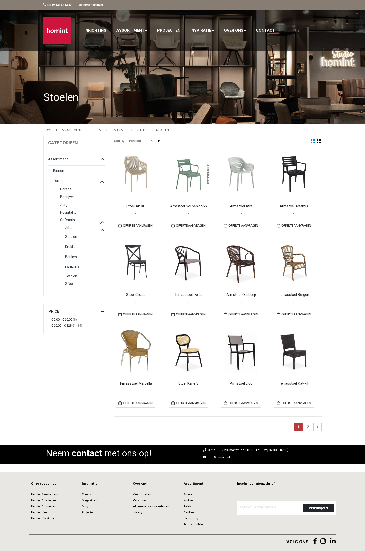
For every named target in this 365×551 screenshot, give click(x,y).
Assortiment (72, 129)
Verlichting (191, 518)
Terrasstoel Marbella (135, 383)
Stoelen (189, 494)
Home (48, 130)
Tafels (188, 506)
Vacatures (139, 500)
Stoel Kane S (188, 383)
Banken (189, 512)
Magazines (89, 500)
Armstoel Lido (241, 383)
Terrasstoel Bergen (294, 294)
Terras (96, 129)
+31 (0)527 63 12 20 (58, 4)
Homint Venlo (40, 512)
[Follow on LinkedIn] (333, 541)
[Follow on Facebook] (315, 541)
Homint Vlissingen (43, 518)
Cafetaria (119, 129)
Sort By (119, 141)
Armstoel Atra (241, 206)
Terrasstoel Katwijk (294, 383)
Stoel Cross (135, 294)
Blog (85, 506)
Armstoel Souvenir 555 (188, 206)
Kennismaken (142, 494)
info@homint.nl (92, 4)
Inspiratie (89, 483)
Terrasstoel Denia (188, 294)
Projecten (88, 512)
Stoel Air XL (135, 206)
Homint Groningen (43, 500)
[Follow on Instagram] (323, 541)
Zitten (142, 129)
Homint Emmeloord (44, 506)
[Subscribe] (318, 508)
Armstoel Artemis (294, 206)
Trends (86, 494)
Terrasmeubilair (194, 524)
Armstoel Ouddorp (241, 294)
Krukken (189, 500)
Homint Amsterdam (44, 494)
